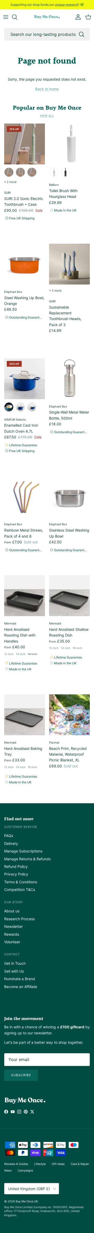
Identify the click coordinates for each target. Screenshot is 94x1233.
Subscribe (21, 1075)
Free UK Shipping (21, 218)
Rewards (11, 934)
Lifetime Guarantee (22, 445)
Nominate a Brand (19, 979)
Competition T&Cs (19, 889)
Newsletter (13, 926)
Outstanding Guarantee (25, 317)
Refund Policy (16, 866)
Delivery (11, 843)
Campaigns (25, 1170)
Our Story (13, 902)
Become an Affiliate (20, 986)
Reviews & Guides (16, 1164)
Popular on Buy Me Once (47, 108)
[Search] (81, 34)
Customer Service (20, 827)
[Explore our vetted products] (17, 17)
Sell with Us (14, 971)
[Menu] (5, 17)
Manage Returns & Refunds (27, 859)
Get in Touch (15, 963)
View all (47, 116)
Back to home (47, 89)
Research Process (19, 919)
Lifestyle (40, 1164)
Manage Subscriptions (23, 851)
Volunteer (12, 942)
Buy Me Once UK (27, 1201)
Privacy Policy (16, 874)
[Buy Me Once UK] (47, 17)
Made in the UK (65, 210)
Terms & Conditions (20, 882)
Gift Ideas (58, 1164)
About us (11, 911)
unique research (66, 5)
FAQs (8, 835)
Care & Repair (80, 1164)
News (8, 1170)
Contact (12, 954)
